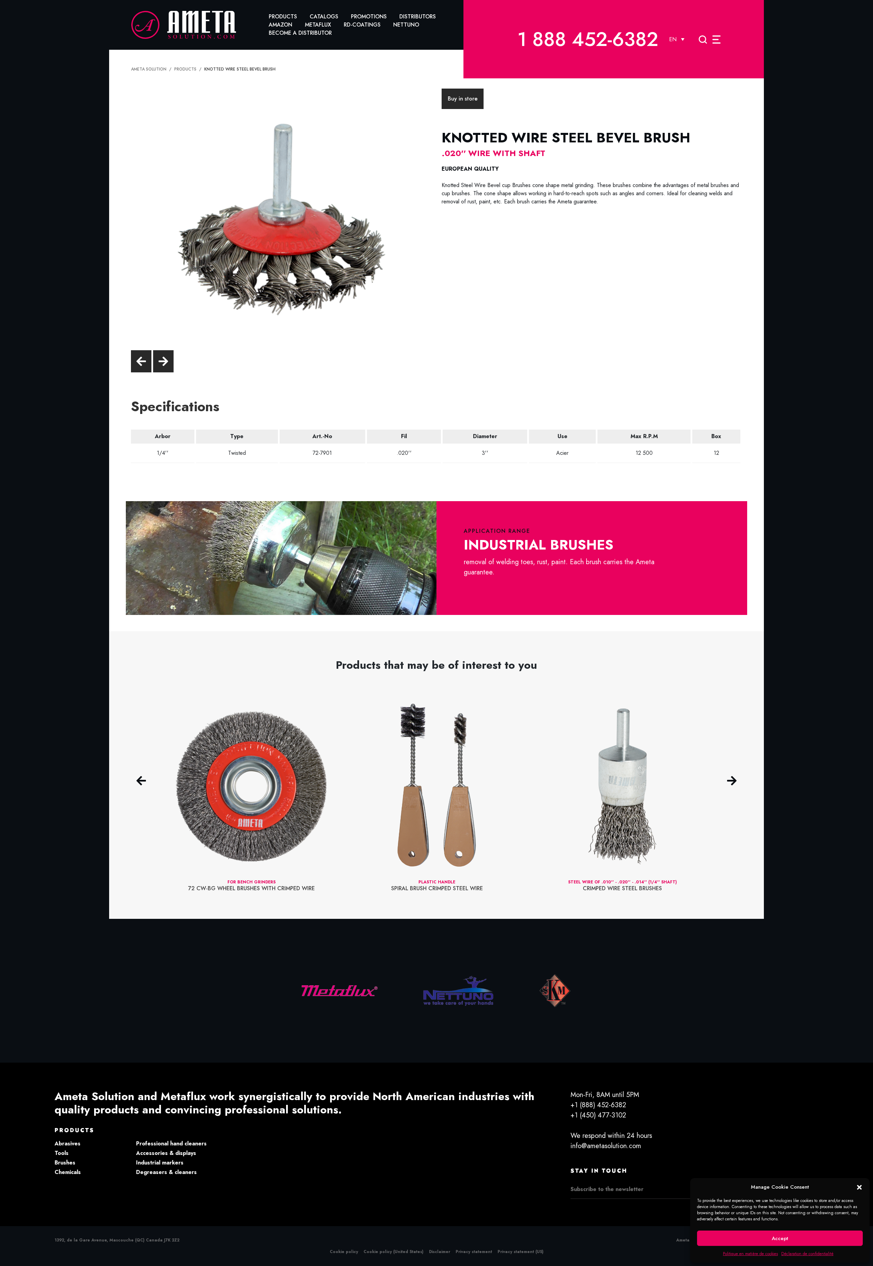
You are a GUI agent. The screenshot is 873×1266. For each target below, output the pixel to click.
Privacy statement (474, 1252)
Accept (780, 1238)
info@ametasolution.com (606, 1146)
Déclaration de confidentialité (807, 1254)
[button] (859, 1187)
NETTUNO (406, 25)
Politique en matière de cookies (750, 1254)
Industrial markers (159, 1163)
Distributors (417, 16)
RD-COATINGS (362, 25)
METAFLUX (318, 25)
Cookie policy (344, 1252)
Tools (62, 1153)
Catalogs (324, 16)
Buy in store (462, 99)
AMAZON (280, 25)
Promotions (369, 16)
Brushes (65, 1163)
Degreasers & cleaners (166, 1172)
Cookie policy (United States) (394, 1252)
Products (283, 16)
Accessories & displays (166, 1153)
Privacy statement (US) (521, 1252)
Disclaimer (439, 1252)
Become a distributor (300, 33)
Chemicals (68, 1172)
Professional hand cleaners (171, 1143)
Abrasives (67, 1143)
